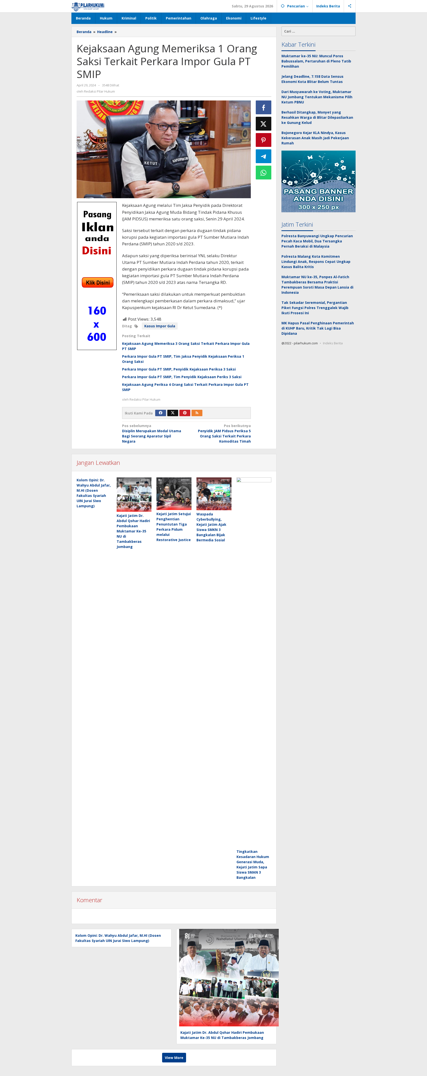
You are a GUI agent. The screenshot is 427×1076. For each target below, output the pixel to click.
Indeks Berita (333, 343)
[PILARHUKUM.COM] (88, 6)
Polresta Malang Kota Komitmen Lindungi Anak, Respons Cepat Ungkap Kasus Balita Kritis (315, 261)
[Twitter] (172, 413)
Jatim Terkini (297, 224)
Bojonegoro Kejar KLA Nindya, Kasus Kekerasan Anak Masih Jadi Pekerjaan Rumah (315, 137)
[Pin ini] (264, 140)
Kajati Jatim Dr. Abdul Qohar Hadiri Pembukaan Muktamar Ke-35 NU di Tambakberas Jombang (133, 531)
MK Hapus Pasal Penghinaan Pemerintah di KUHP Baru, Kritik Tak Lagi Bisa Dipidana (317, 328)
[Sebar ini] (264, 107)
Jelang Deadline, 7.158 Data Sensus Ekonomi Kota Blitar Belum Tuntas (312, 79)
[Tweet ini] (264, 124)
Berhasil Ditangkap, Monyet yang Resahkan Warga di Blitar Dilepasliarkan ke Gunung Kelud (317, 117)
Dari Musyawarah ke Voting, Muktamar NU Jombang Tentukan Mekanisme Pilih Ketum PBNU (316, 96)
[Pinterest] (184, 413)
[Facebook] (160, 413)
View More (174, 1057)
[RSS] (197, 413)
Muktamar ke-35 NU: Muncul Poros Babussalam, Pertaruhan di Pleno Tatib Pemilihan (316, 61)
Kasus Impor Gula (159, 326)
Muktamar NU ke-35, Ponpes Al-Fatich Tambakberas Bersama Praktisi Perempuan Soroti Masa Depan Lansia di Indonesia (317, 284)
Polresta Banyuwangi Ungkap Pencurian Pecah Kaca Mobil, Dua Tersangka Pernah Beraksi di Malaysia (317, 241)
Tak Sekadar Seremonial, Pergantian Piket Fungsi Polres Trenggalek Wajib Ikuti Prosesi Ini (314, 307)
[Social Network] (350, 6)
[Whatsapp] (264, 172)
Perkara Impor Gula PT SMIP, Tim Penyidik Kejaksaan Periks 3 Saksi (181, 376)
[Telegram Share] (264, 156)
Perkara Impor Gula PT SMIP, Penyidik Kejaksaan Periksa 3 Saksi (179, 369)
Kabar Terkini (298, 44)
